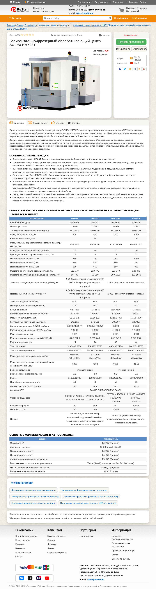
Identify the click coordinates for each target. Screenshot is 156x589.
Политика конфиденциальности (122, 537)
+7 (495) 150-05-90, (95, 575)
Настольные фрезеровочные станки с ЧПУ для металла (88, 503)
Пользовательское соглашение (121, 545)
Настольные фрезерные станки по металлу (33, 503)
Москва (17, 2)
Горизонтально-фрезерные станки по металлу (84, 490)
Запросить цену (131, 35)
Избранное (122, 18)
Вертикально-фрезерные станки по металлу (33, 490)
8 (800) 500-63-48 (96, 9)
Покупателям (102, 2)
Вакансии (20, 548)
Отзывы (19, 556)
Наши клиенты (22, 540)
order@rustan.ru (95, 579)
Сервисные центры (57, 552)
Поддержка (119, 2)
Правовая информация (123, 550)
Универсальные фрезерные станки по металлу (34, 496)
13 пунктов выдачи (36, 2)
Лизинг (50, 548)
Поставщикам (86, 536)
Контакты (133, 2)
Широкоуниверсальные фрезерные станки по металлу (91, 496)
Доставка (51, 544)
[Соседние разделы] (68, 25)
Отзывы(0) (14, 35)
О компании (84, 2)
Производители (23, 552)
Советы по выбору (121, 559)
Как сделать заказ (56, 536)
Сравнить (124, 49)
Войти (143, 2)
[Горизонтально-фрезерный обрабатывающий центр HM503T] (59, 81)
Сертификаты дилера (26, 536)
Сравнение (141, 18)
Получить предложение (131, 42)
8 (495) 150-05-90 (77, 9)
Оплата (51, 540)
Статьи (115, 554)
